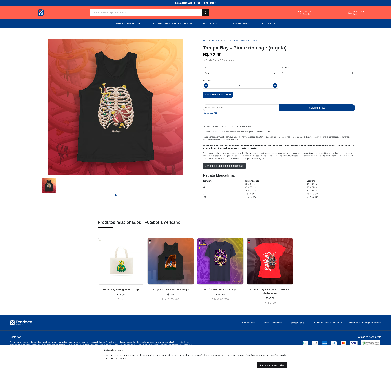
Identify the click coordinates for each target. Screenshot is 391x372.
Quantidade (208, 80)
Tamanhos (284, 67)
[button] (129, 23)
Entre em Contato (307, 12)
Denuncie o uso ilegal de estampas (224, 166)
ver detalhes (121, 261)
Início (205, 40)
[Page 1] (116, 195)
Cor (204, 67)
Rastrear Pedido (298, 322)
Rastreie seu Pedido (358, 12)
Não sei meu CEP (210, 113)
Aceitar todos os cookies (272, 365)
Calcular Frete (317, 107)
